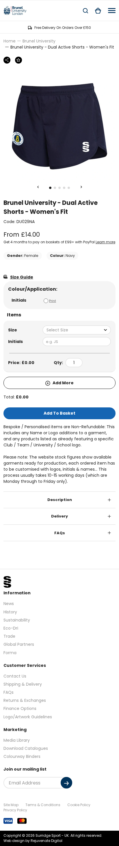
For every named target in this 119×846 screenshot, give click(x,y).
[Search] (85, 10)
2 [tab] (55, 188)
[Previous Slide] (38, 187)
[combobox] (76, 330)
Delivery (59, 516)
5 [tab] (69, 188)
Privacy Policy (15, 810)
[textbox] (76, 330)
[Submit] (66, 783)
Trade (9, 636)
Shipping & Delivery (22, 684)
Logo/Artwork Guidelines (27, 717)
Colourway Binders (21, 756)
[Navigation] (112, 10)
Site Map (10, 804)
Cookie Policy (78, 804)
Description (59, 499)
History (10, 612)
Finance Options (19, 708)
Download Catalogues (25, 748)
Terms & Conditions (42, 804)
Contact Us (14, 676)
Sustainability (16, 620)
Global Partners (18, 644)
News (8, 603)
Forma (9, 653)
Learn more (105, 242)
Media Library (16, 740)
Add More (63, 383)
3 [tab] (59, 188)
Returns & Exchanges (24, 700)
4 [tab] (64, 188)
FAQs (59, 533)
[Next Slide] (81, 187)
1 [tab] (50, 188)
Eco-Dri (10, 628)
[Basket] (98, 10)
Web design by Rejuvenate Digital (32, 840)
